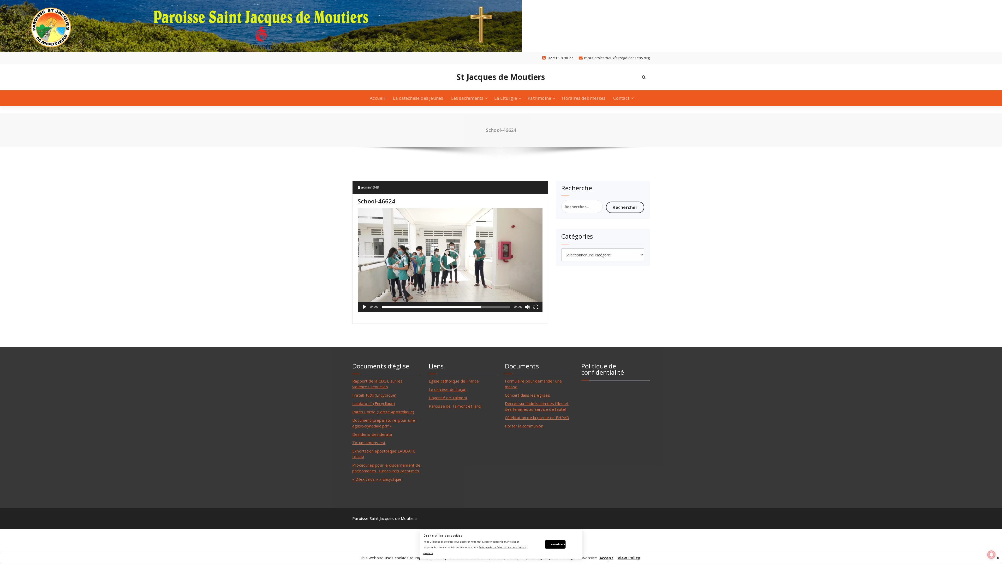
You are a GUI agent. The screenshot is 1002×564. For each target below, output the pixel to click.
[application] (450, 260)
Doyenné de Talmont (448, 397)
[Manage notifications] (991, 554)
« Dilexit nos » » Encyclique (377, 479)
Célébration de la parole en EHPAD (537, 417)
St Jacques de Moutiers (501, 77)
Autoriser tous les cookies (558, 544)
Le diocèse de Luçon (448, 389)
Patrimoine (539, 98)
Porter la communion (524, 425)
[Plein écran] (535, 307)
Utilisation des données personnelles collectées (611, 404)
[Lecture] (364, 307)
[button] (450, 260)
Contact (621, 98)
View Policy (629, 557)
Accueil (377, 98)
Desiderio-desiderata (372, 434)
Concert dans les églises (527, 395)
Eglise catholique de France (454, 381)
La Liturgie (505, 98)
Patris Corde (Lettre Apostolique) (383, 411)
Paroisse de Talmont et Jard (455, 406)
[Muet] (527, 307)
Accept (606, 557)
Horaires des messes (583, 98)
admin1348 (369, 187)
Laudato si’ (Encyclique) (373, 403)
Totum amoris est (368, 442)
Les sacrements (467, 98)
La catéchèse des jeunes (418, 98)
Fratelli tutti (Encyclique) (374, 395)
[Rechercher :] (582, 206)
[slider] (446, 307)
